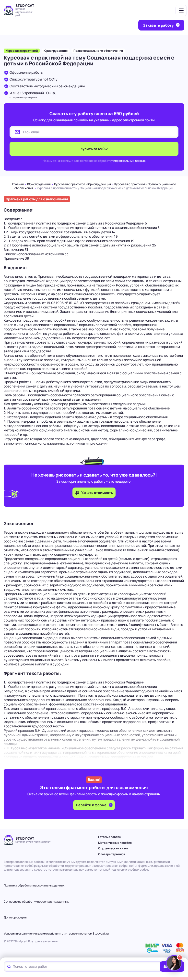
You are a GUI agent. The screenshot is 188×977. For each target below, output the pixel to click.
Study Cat (24, 5)
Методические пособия (115, 843)
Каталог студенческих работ (24, 12)
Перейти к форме (91, 805)
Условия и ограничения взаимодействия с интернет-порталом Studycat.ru (56, 933)
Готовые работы (109, 837)
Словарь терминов (111, 854)
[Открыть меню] (181, 10)
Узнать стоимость (97, 492)
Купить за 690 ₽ (94, 148)
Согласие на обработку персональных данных (36, 901)
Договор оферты (15, 917)
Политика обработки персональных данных (34, 885)
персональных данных (129, 161)
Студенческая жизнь (113, 848)
